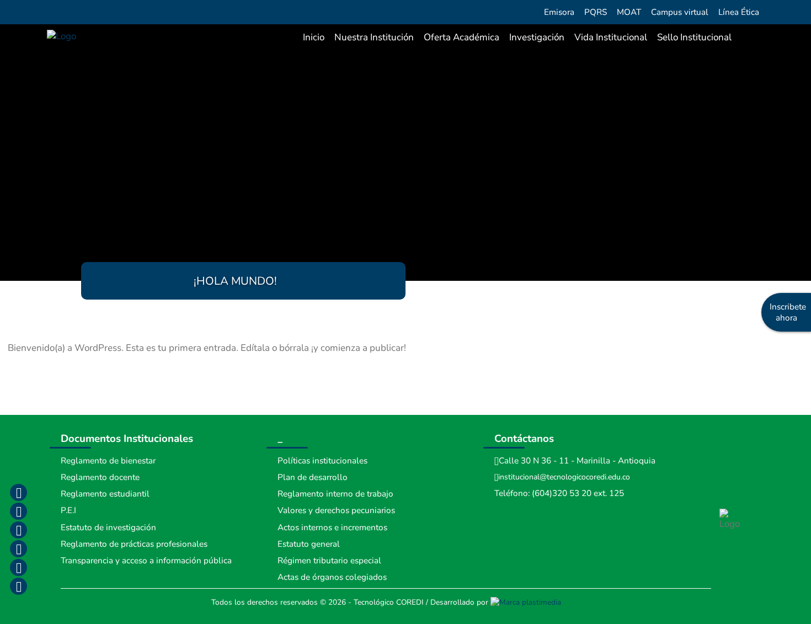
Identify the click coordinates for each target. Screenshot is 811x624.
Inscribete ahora (788, 312)
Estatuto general (309, 544)
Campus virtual (679, 12)
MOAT (629, 12)
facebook (18, 492)
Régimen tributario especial (329, 560)
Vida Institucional (610, 37)
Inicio (313, 37)
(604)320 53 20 (561, 493)
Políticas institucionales (322, 460)
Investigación (536, 37)
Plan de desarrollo (313, 477)
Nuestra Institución (374, 37)
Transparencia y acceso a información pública (146, 560)
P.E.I (68, 510)
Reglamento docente (100, 477)
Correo (18, 567)
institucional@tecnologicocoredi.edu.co (564, 477)
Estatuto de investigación (108, 527)
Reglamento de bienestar (108, 460)
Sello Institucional (694, 37)
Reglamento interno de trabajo (335, 493)
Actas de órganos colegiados (332, 577)
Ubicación (18, 586)
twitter (18, 529)
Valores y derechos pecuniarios (336, 510)
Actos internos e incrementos (332, 527)
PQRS (595, 12)
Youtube (18, 548)
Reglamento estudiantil (105, 493)
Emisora (559, 12)
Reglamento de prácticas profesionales (134, 544)
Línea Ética (738, 12)
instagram (18, 511)
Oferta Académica (461, 37)
